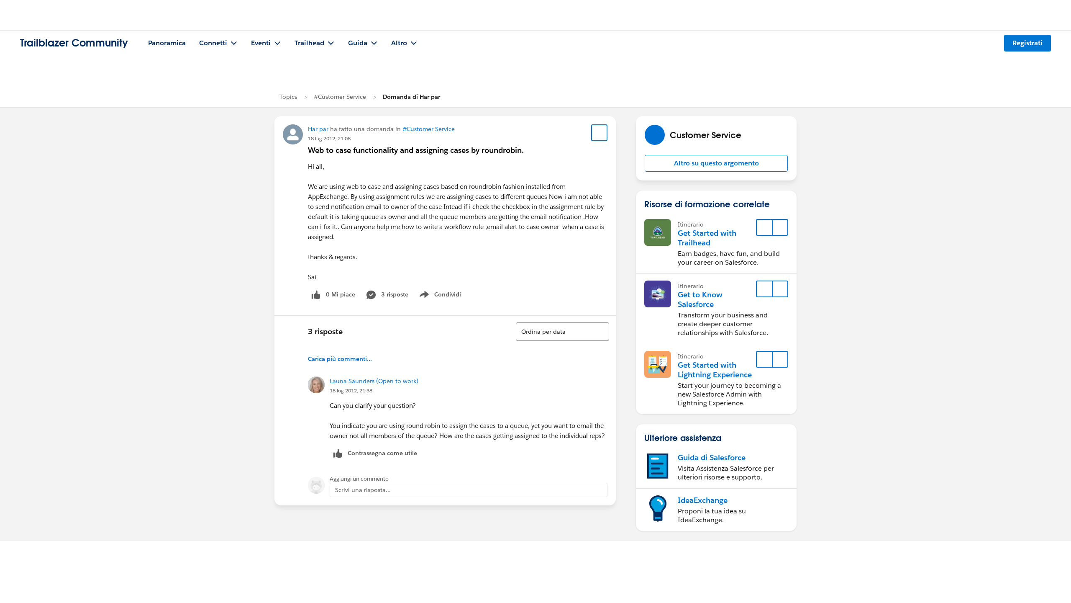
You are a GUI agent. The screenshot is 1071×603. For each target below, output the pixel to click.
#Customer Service (340, 96)
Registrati (1027, 43)
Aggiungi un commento (359, 478)
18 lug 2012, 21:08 (329, 138)
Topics (288, 96)
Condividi (444, 296)
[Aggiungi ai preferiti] (599, 132)
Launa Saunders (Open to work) (374, 381)
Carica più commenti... (340, 359)
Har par (318, 129)
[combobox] (562, 331)
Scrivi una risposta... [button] (363, 490)
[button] (716, 163)
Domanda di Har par (411, 96)
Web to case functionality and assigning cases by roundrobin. (416, 150)
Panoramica (167, 43)
